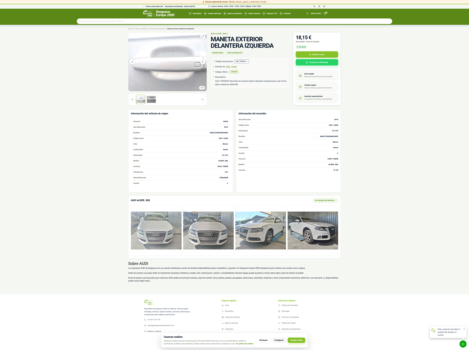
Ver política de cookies (244, 344)
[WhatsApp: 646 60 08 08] (324, 6)
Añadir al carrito (318, 54)
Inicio (227, 305)
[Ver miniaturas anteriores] (132, 99)
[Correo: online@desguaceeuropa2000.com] (319, 6)
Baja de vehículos (231, 323)
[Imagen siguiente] (202, 61)
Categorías (229, 329)
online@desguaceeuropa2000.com (160, 325)
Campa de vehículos (232, 317)
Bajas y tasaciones (235, 13)
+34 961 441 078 (153, 320)
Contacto (287, 13)
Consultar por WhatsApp (318, 62)
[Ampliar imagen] (202, 36)
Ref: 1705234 (240, 61)
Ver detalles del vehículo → (325, 200)
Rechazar (263, 340)
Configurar (279, 340)
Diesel (234, 66)
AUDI (228, 66)
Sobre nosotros (254, 13)
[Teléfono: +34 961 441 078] (314, 6)
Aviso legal (285, 311)
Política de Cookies (288, 323)
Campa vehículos (214, 13)
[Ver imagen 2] (151, 99)
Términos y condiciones (290, 317)
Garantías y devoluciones (290, 329)
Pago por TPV (272, 13)
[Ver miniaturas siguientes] (202, 99)
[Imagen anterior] (132, 61)
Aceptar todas (296, 340)
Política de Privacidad (289, 305)
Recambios (197, 13)
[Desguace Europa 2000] (149, 302)
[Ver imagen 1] (140, 99)
